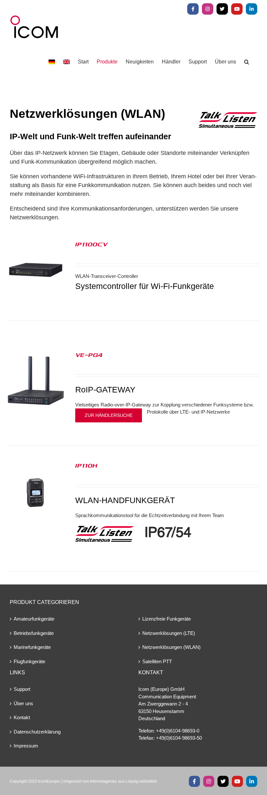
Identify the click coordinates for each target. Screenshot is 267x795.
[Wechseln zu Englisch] (66, 62)
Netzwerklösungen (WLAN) (171, 647)
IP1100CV (91, 244)
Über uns (23, 703)
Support (22, 689)
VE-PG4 (89, 354)
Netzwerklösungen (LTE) (168, 633)
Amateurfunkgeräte (34, 619)
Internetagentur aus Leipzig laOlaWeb (123, 781)
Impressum (26, 745)
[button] (246, 62)
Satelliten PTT (157, 661)
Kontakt (22, 717)
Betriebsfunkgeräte (34, 633)
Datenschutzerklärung (37, 731)
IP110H (86, 465)
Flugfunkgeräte (29, 661)
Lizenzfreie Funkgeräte (166, 619)
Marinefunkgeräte (32, 647)
